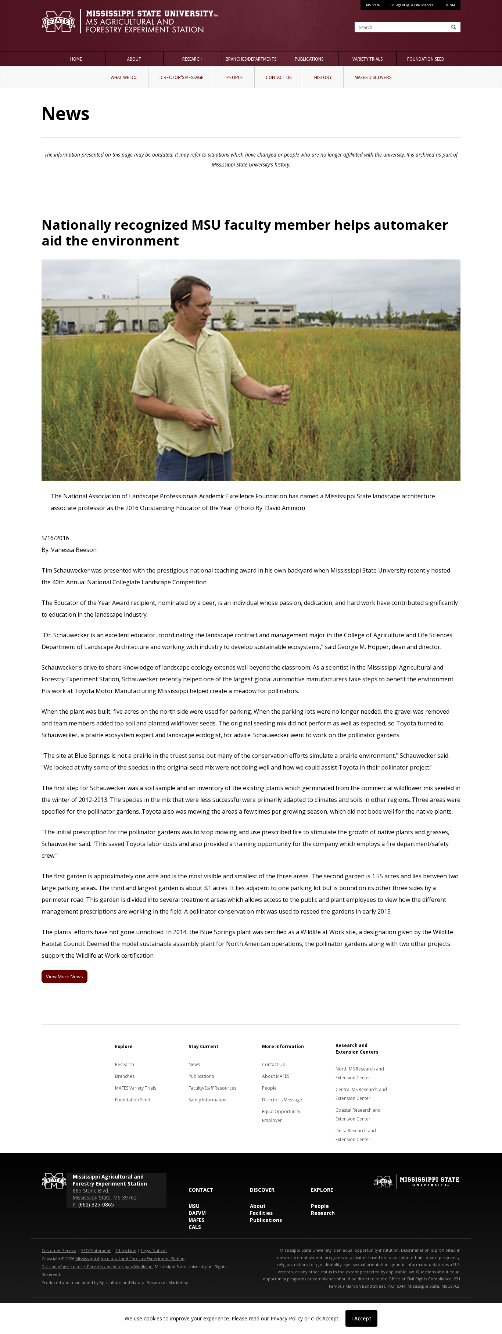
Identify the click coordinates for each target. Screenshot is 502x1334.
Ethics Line (125, 1250)
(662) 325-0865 (96, 1204)
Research (192, 59)
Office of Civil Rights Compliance (420, 1278)
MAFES (196, 1219)
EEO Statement (96, 1250)
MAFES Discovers (373, 77)
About (134, 59)
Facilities (261, 1212)
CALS (195, 1226)
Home (76, 59)
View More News (64, 976)
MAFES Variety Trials (135, 1088)
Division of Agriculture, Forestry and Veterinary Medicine (97, 1266)
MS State (373, 5)
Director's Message (181, 77)
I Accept (361, 1318)
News (194, 1064)
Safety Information (208, 1100)
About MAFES (275, 1076)
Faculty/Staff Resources (212, 1088)
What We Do (124, 77)
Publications (309, 59)
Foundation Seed (425, 59)
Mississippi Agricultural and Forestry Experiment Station (129, 1258)
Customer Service (59, 1250)
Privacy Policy (286, 1318)
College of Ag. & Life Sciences (412, 5)
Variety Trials (367, 59)
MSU (194, 1205)
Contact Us (278, 77)
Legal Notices (154, 1250)
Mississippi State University (60, 25)
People (234, 77)
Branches (125, 1076)
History (323, 77)
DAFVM (449, 5)
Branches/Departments (251, 59)
